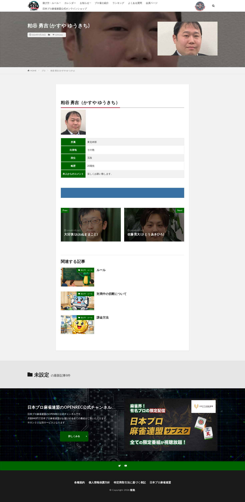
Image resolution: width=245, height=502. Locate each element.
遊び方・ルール (50, 3)
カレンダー (70, 3)
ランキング (118, 3)
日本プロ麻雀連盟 (160, 482)
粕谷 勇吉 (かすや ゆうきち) (62, 70)
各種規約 (79, 482)
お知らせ (84, 3)
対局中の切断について (112, 294)
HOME (33, 70)
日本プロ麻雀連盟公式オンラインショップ (64, 8)
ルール (101, 270)
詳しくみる (74, 436)
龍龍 (132, 489)
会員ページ (152, 3)
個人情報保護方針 (99, 482)
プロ (44, 70)
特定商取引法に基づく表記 (130, 482)
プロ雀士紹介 (102, 3)
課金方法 (103, 317)
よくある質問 (135, 3)
